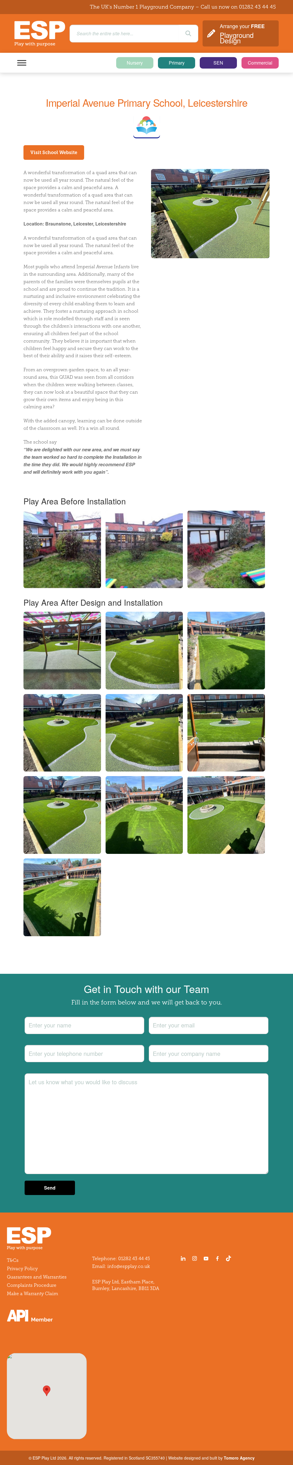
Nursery (135, 62)
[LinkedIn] (183, 1258)
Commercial (260, 62)
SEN (218, 62)
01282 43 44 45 (257, 7)
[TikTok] (229, 1258)
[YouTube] (206, 1258)
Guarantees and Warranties (37, 1276)
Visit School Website (53, 152)
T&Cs (13, 1260)
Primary (177, 62)
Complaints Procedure (31, 1285)
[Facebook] (217, 1258)
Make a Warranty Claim (32, 1293)
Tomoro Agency (239, 1458)
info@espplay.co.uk (128, 1266)
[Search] (188, 33)
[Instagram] (194, 1258)
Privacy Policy (22, 1268)
